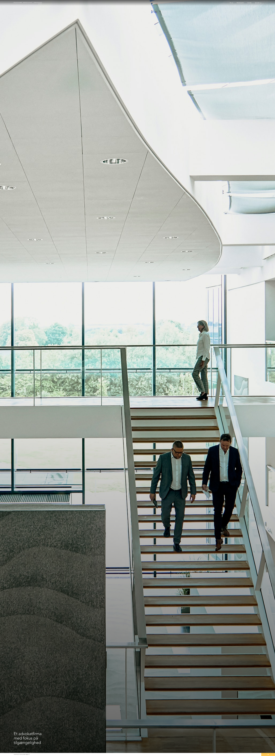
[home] (28, 3)
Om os (231, 2)
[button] (258, 3)
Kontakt (249, 2)
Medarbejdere (240, 2)
